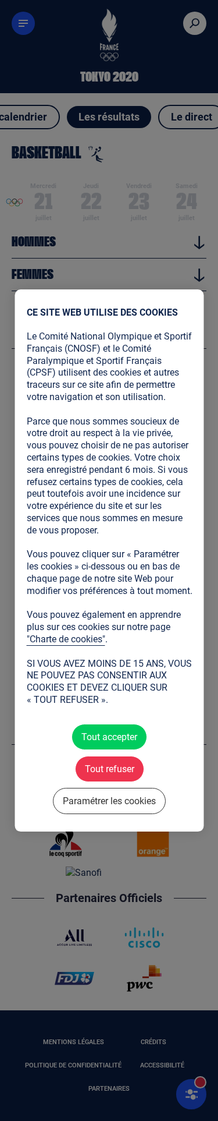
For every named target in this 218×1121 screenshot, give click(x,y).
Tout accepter (109, 736)
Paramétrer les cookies (109, 801)
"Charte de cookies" (65, 639)
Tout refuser (109, 769)
